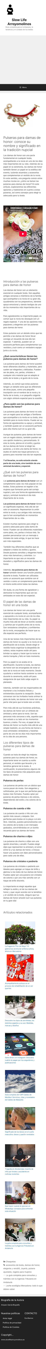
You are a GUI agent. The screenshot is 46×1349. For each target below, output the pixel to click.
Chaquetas (11, 1261)
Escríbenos (29, 1318)
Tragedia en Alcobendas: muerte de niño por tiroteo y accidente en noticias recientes (19, 1171)
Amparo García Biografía (10, 1305)
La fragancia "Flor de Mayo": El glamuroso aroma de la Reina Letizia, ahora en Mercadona (19, 948)
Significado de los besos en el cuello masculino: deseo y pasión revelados (19, 1133)
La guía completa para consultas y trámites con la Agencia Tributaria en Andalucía (19, 1245)
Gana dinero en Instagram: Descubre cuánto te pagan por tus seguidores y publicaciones (19, 1060)
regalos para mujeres (22, 1272)
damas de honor (32, 1265)
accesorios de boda (15, 1265)
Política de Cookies (11, 1327)
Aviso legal (7, 1318)
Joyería (24, 1268)
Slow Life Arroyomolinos (19, 22)
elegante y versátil (11, 1268)
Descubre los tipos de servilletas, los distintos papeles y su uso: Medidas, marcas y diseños (19, 1023)
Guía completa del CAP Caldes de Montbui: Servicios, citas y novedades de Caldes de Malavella (20, 1097)
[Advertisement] (23, 60)
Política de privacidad (12, 1323)
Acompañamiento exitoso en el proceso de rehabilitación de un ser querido (19, 985)
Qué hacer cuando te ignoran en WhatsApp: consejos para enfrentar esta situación (19, 1208)
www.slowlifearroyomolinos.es (13, 1340)
